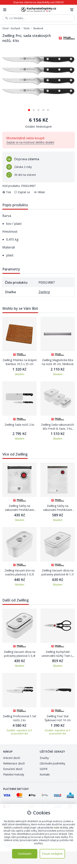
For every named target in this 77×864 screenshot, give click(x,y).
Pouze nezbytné (52, 854)
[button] (29, 108)
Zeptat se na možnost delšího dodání (30, 142)
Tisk (8, 192)
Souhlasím (24, 854)
